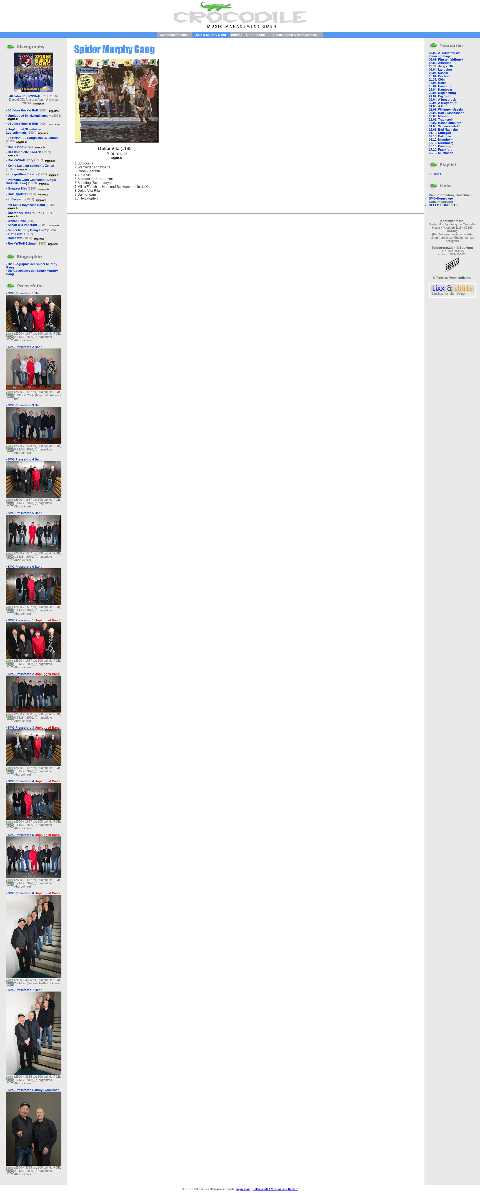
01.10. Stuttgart (440, 133)
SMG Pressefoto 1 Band (25, 293)
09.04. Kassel (438, 72)
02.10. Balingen (440, 136)
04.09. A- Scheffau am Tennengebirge (445, 54)
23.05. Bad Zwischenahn (446, 112)
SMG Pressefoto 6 (34, 893)
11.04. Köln (437, 79)
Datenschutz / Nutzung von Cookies (275, 1189)
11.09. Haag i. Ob (441, 66)
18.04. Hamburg (440, 86)
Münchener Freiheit (174, 34)
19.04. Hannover (440, 89)
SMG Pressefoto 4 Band (25, 459)
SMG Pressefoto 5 (34, 834)
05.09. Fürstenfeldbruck (446, 59)
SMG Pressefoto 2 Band (25, 346)
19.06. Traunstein (441, 119)
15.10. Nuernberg (441, 143)
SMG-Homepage (441, 198)
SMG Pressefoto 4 (34, 781)
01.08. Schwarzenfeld (444, 126)
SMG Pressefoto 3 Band (25, 405)
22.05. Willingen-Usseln (446, 109)
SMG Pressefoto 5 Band (25, 513)
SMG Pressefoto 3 (34, 727)
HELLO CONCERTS (443, 205)
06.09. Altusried (440, 62)
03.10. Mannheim (441, 139)
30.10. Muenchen (441, 153)
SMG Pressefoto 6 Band (25, 566)
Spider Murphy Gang (211, 34)
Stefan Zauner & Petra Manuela (295, 34)
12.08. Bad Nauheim (443, 129)
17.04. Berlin (438, 82)
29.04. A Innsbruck (442, 99)
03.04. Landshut (440, 69)
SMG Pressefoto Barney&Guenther (33, 1090)
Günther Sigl (255, 34)
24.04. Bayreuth (440, 96)
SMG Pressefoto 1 (34, 620)
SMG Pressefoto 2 (34, 674)
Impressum (243, 1189)
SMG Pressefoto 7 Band (25, 990)
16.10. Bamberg (440, 146)
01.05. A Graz (438, 106)
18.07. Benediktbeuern (445, 122)
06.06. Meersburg (441, 116)
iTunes (436, 174)
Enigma (236, 34)
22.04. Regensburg (442, 92)
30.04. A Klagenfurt (443, 102)
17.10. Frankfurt (440, 149)
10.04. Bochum (440, 76)
